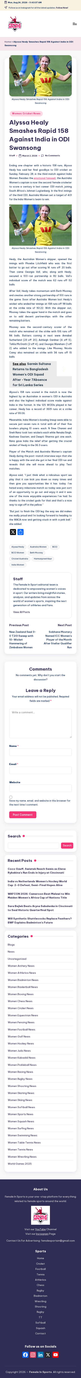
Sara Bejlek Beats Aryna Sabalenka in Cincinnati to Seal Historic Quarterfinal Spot (40, 908)
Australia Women (38, 547)
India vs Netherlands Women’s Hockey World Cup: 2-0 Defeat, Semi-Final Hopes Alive (37, 883)
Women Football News (21, 1029)
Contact (40, 1333)
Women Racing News (20, 1072)
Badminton (40, 1295)
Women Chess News (20, 1001)
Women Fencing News (21, 1022)
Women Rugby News (20, 1079)
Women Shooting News (22, 1086)
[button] (21, 611)
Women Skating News (21, 1093)
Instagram (42, 1233)
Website (14, 782)
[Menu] (74, 24)
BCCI (54, 547)
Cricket (40, 1263)
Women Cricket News (26, 113)
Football (40, 1269)
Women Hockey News (21, 1043)
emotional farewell (45, 178)
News (11, 951)
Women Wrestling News (22, 1156)
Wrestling (40, 1301)
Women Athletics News (22, 972)
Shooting (40, 1306)
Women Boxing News (21, 994)
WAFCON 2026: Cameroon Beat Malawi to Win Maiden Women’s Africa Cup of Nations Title (39, 895)
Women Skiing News (20, 1100)
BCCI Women (17, 553)
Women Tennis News (20, 1149)
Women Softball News (21, 1107)
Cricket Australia (19, 559)
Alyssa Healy (17, 547)
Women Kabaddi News (21, 1057)
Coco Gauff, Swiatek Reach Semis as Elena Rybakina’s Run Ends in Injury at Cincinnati (37, 870)
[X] (48, 1355)
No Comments (52, 155)
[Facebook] (25, 1355)
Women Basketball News (23, 987)
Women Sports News (20, 1114)
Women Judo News (19, 1050)
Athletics (40, 1279)
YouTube (40, 1229)
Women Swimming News (22, 1135)
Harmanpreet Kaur (43, 559)
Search (14, 836)
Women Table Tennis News (24, 1142)
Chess (40, 1285)
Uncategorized (17, 958)
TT (40, 1317)
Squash (40, 1328)
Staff (18, 579)
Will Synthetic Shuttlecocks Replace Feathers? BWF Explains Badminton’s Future (40, 920)
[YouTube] (55, 1355)
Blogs (11, 944)
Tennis (41, 1274)
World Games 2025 (20, 1163)
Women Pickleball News (22, 1065)
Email (13, 764)
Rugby (40, 1290)
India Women (17, 565)
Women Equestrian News (23, 1015)
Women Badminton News (23, 980)
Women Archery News (21, 965)
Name (14, 746)
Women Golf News (19, 1036)
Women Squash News (21, 1121)
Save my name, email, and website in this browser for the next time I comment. (39, 802)
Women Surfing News (21, 1128)
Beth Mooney (36, 553)
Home (8, 41)
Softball (40, 1322)
